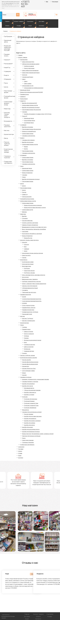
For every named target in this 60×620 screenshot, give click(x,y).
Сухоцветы (25, 290)
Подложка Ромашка (29, 401)
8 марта (6, 75)
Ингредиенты (8, 121)
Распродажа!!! (8, 63)
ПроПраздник (8, 36)
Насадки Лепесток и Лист (29, 368)
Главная (7, 21)
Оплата (7, 25)
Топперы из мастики (29, 344)
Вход (47, 1)
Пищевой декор (26, 329)
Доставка (41, 21)
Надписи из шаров (29, 66)
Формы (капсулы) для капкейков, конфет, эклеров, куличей (37, 433)
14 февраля (7, 71)
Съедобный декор (29, 122)
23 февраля (7, 79)
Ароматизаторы (9, 134)
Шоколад (24, 242)
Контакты (41, 25)
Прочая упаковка (28, 414)
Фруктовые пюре (26, 266)
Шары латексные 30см (28, 61)
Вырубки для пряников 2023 (29, 103)
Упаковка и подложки (7, 156)
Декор (6, 138)
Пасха (6, 83)
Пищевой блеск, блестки (28, 307)
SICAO (25, 251)
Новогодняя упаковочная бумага (31, 72)
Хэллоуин (24, 75)
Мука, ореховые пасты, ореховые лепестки (33, 275)
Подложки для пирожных (30, 399)
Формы (26, 146)
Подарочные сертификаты (8, 162)
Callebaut (26, 249)
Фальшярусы (25, 410)
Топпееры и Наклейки (28, 442)
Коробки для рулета (29, 425)
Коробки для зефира (29, 423)
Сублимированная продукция (30, 288)
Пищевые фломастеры (28, 309)
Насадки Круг (25, 366)
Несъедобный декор (29, 120)
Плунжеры (25, 218)
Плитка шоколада (26, 196)
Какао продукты (26, 255)
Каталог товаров (18, 21)
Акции (30, 25)
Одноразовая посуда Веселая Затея (33, 88)
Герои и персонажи (29, 68)
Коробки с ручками (29, 394)
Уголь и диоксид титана (28, 305)
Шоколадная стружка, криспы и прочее (32, 253)
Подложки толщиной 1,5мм (31, 403)
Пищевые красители (7, 125)
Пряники (26, 338)
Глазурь (24, 257)
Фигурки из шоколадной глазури (32, 340)
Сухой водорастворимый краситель (31, 299)
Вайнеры (24, 212)
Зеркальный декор (7, 41)
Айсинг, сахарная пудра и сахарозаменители (34, 283)
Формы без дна (28, 238)
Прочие (24, 192)
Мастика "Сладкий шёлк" (28, 320)
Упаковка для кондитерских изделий (31, 412)
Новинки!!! (7, 60)
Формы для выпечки (27, 172)
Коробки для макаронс (30, 418)
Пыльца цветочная (27, 314)
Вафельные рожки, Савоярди (30, 279)
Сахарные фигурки (29, 351)
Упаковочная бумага (27, 77)
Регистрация (55, 1)
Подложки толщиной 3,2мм (31, 405)
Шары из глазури (28, 331)
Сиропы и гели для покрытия (29, 286)
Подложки (25, 396)
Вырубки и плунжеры (27, 127)
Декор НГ (24, 116)
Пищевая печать (7, 55)
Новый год (25, 194)
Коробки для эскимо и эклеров (32, 420)
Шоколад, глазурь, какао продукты (7, 115)
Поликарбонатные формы (9, 97)
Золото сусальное (29, 333)
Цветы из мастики (28, 346)
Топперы (24, 327)
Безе (25, 342)
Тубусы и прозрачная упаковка (32, 390)
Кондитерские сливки (28, 262)
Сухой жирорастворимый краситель (31, 301)
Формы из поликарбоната (29, 131)
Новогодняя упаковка (28, 440)
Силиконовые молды (27, 209)
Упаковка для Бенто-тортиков (30, 381)
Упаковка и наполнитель (28, 135)
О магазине (30, 21)
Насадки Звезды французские (30, 364)
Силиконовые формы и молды (8, 103)
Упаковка (24, 112)
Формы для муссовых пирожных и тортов (35, 207)
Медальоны (27, 349)
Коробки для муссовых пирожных (33, 416)
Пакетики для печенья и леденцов (31, 436)
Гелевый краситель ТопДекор (30, 312)
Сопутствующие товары (28, 370)
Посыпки (24, 353)
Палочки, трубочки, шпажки (7, 143)
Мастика (6, 130)
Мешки (24, 373)
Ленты (23, 438)
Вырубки (24, 216)
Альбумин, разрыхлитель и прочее (31, 281)
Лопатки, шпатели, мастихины (30, 222)
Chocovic (26, 244)
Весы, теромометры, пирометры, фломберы (34, 229)
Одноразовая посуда (27, 85)
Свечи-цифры (27, 83)
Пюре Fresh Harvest (29, 270)
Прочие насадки (26, 360)
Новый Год (7, 67)
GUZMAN (24, 303)
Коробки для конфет (27, 427)
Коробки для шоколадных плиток (30, 429)
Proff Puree (27, 268)
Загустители (25, 277)
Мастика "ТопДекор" (27, 318)
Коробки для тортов (27, 386)
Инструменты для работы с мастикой (32, 233)
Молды (26, 148)
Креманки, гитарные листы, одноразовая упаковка (35, 379)
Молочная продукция (27, 264)
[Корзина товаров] (56, 14)
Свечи (23, 79)
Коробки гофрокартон (30, 392)
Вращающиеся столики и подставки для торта (34, 227)
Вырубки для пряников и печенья (31, 107)
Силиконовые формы (27, 133)
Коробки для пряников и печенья (31, 431)
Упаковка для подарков (28, 140)
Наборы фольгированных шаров (30, 64)
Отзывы (19, 25)
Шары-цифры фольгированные (30, 70)
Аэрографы (25, 231)
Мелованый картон (29, 388)
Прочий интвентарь (27, 220)
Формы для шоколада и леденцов (33, 205)
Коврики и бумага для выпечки (30, 225)
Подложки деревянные (30, 407)
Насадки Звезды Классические (30, 362)
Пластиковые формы (8, 91)
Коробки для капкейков (28, 383)
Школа (6, 87)
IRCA (25, 246)
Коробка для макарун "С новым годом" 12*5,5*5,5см (37, 114)
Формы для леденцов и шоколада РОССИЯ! (7, 48)
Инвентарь (7, 109)
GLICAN (24, 296)
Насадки (24, 375)
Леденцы (26, 336)
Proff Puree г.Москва (29, 272)
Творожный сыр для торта (29, 292)
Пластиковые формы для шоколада (31, 109)
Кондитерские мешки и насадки (8, 150)
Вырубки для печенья (27, 142)
